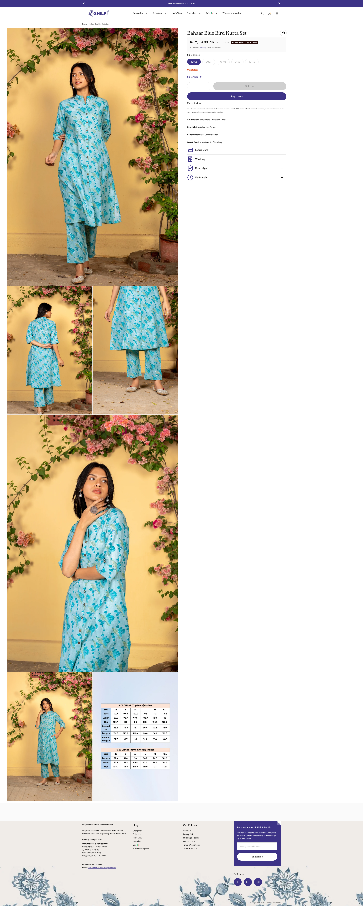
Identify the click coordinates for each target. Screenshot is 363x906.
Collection (157, 13)
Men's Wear (176, 13)
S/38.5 (209, 62)
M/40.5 (223, 62)
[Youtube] (248, 882)
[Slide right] (279, 3)
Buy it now (237, 96)
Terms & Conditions (191, 845)
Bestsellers (192, 13)
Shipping (203, 48)
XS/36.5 (194, 62)
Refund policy (189, 841)
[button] (262, 13)
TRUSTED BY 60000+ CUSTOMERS (181, 3)
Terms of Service (190, 848)
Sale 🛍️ (209, 13)
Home (84, 24)
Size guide (192, 76)
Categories (138, 13)
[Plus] (207, 86)
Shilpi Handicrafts (258, 903)
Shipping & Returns (191, 837)
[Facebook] (238, 882)
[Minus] (191, 86)
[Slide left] (84, 3)
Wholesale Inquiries (231, 13)
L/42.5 (237, 62)
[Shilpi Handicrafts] (99, 13)
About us (187, 830)
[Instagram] (258, 882)
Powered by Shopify (273, 903)
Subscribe (257, 856)
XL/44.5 (252, 62)
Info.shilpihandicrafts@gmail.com (102, 867)
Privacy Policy (189, 834)
